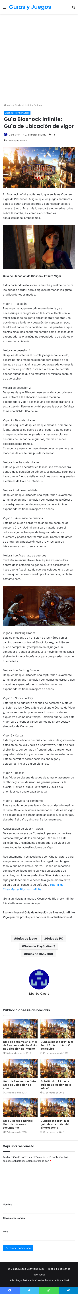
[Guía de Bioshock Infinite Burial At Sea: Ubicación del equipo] (57, 1028)
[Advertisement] (39, 58)
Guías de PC (54, 938)
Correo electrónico (14, 1218)
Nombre (7, 1204)
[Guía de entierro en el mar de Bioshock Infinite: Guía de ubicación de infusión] (20, 1028)
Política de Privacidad (57, 1280)
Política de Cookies (34, 1280)
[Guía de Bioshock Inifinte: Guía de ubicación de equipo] (20, 1068)
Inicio (9, 105)
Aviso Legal (16, 1280)
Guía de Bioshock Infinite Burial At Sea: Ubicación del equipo (56, 1045)
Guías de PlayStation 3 (39, 946)
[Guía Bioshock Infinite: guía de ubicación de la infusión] (57, 1068)
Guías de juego (26, 938)
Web (5, 1231)
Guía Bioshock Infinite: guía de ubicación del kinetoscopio (55, 1124)
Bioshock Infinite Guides (28, 105)
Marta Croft (14, 134)
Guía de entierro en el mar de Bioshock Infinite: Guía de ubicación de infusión (20, 1045)
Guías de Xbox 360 (39, 954)
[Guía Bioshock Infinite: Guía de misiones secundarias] (20, 1107)
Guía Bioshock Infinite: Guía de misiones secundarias (18, 1124)
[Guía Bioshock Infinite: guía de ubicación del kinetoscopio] (57, 1107)
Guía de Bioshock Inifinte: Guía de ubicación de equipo (20, 1085)
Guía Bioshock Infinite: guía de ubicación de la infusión (55, 1085)
